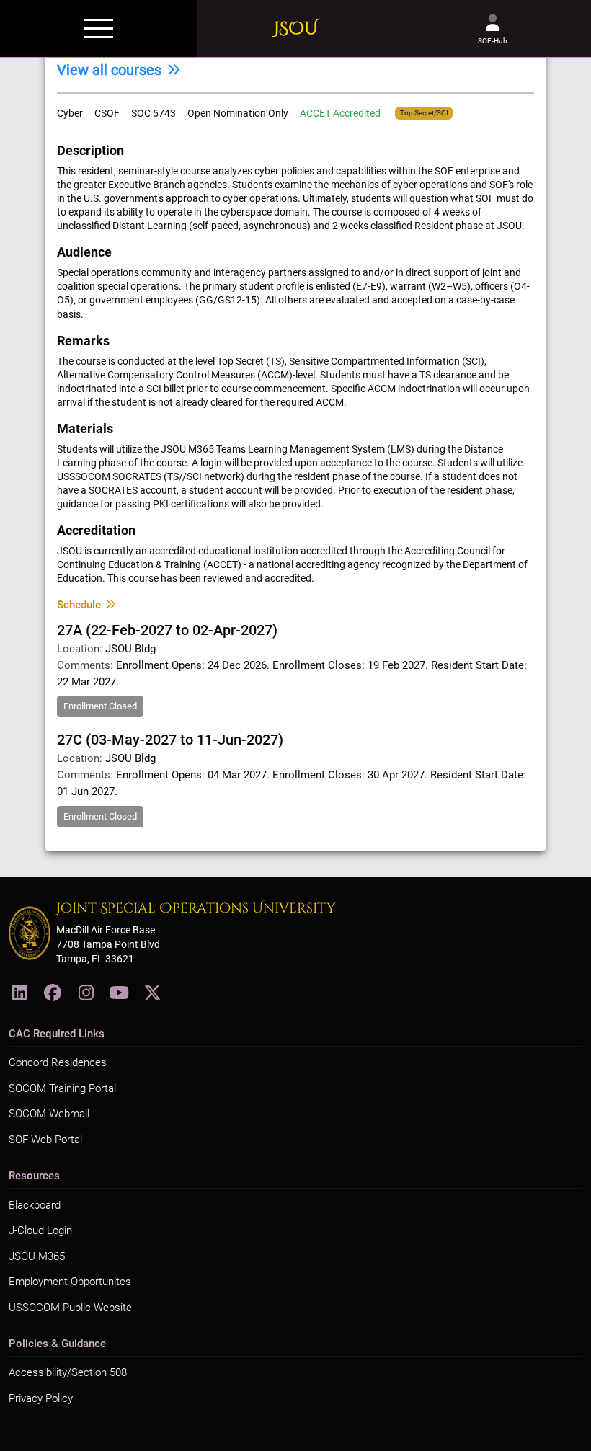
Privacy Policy (41, 1398)
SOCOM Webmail (49, 1113)
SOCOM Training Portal (62, 1088)
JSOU (296, 28)
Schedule (79, 604)
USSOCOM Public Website (70, 1307)
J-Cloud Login (40, 1230)
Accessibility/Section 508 (68, 1372)
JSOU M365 (37, 1256)
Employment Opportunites (70, 1281)
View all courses (109, 70)
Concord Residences (58, 1062)
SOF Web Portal (45, 1139)
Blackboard (35, 1205)
